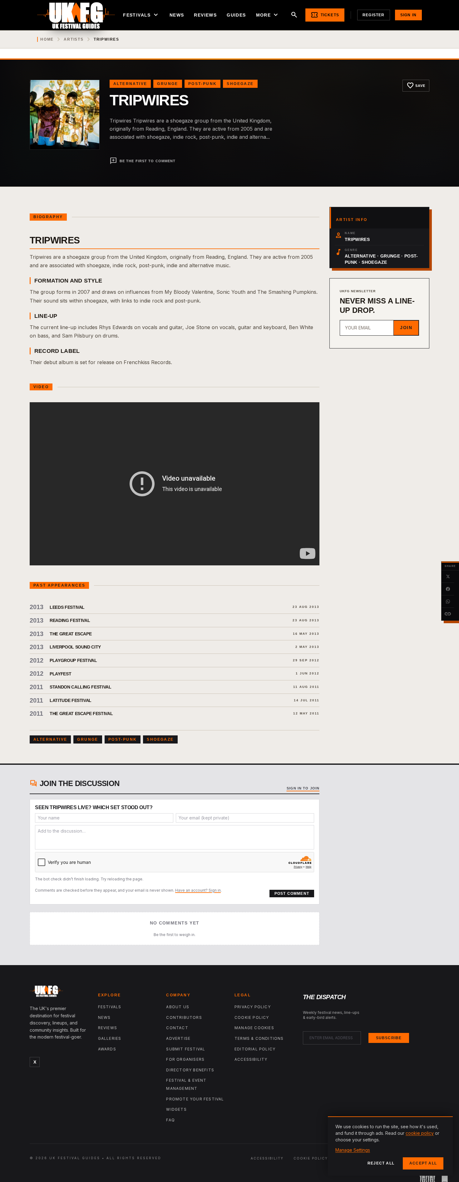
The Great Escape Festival (81, 713)
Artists (74, 39)
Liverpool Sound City (75, 646)
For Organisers (185, 1059)
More (268, 15)
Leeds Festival (67, 607)
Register (374, 15)
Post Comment (291, 893)
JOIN (406, 327)
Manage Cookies (254, 1027)
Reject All (381, 1163)
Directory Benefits (190, 1070)
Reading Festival (70, 620)
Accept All (423, 1163)
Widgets (176, 1109)
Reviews (205, 15)
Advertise (178, 1038)
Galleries (109, 1038)
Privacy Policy (252, 1006)
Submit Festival (185, 1049)
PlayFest (60, 673)
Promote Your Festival (195, 1099)
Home (47, 39)
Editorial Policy (254, 1049)
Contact (177, 1027)
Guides (236, 15)
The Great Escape (70, 633)
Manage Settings (352, 1150)
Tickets (325, 15)
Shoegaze (240, 84)
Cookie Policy (251, 1017)
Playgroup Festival (73, 660)
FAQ (170, 1120)
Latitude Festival (70, 700)
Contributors (184, 1017)
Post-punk (202, 84)
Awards (107, 1049)
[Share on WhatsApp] (448, 601)
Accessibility (251, 1059)
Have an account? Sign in (198, 890)
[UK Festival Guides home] (59, 992)
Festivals (141, 15)
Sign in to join (303, 788)
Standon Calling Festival (80, 686)
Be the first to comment (142, 161)
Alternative (130, 84)
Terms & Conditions (259, 1038)
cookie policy (420, 1133)
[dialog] (390, 1146)
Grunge (167, 84)
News (177, 15)
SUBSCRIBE (389, 1038)
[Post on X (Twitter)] (448, 576)
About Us (177, 1006)
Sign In (408, 15)
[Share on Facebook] (448, 589)
